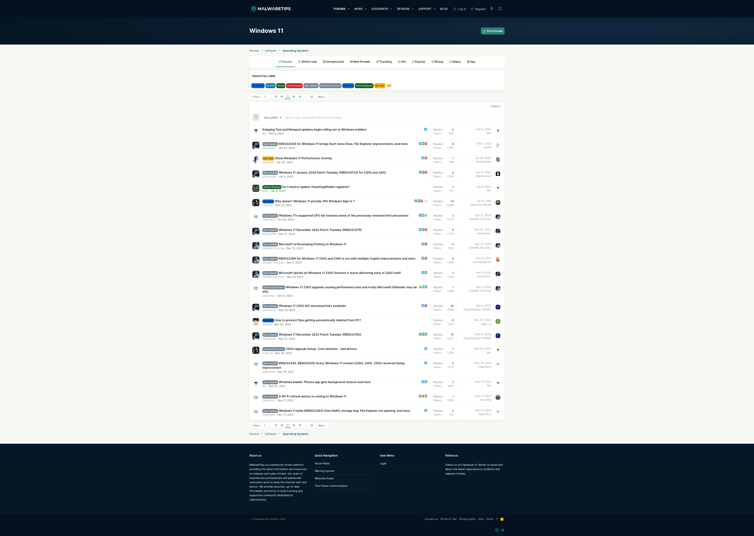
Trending (385, 61)
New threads (361, 61)
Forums (286, 61)
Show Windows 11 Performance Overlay (303, 158)
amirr (265, 190)
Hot (403, 61)
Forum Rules (322, 463)
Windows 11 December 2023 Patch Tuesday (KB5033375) (320, 230)
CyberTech (268, 219)
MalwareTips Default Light (269, 518)
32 (311, 96)
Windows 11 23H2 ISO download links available (312, 306)
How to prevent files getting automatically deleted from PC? (318, 320)
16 (281, 96)
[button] (348, 8)
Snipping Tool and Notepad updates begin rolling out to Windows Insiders (314, 129)
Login (383, 463)
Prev (257, 96)
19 (299, 96)
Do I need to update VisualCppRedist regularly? (316, 187)
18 (293, 96)
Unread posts (335, 61)
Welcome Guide (324, 478)
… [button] (270, 96)
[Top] (496, 519)
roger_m (486, 323)
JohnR (487, 147)
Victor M (267, 205)
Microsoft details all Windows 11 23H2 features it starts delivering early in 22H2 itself (340, 273)
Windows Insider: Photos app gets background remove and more (325, 382)
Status (456, 61)
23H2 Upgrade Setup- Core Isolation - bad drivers (321, 349)
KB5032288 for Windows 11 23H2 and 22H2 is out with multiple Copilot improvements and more (347, 258)
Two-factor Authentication (331, 485)
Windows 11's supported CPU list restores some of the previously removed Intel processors (343, 215)
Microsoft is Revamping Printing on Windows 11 (312, 244)
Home (489, 518)
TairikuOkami (483, 161)
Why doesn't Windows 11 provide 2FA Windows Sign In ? (315, 201)
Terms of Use (448, 518)
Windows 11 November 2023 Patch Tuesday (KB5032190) (320, 334)
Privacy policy (467, 518)
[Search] (500, 9)
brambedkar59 (482, 261)
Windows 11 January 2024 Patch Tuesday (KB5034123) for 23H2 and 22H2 (332, 172)
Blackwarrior (483, 175)
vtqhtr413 (268, 162)
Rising (438, 61)
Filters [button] (495, 106)
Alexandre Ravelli (480, 204)
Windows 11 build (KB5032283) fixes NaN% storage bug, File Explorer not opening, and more (344, 411)
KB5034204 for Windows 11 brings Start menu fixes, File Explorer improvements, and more (343, 144)
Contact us (431, 518)
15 (275, 96)
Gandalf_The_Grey (480, 218)
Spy (472, 61)
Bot (264, 133)
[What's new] (492, 9)
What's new (309, 61)
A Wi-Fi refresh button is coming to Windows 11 (312, 396)
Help (481, 518)
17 (287, 96)
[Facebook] (447, 481)
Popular (419, 61)
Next (321, 96)
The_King (485, 399)
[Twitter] (453, 481)
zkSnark (267, 324)
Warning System (324, 470)
